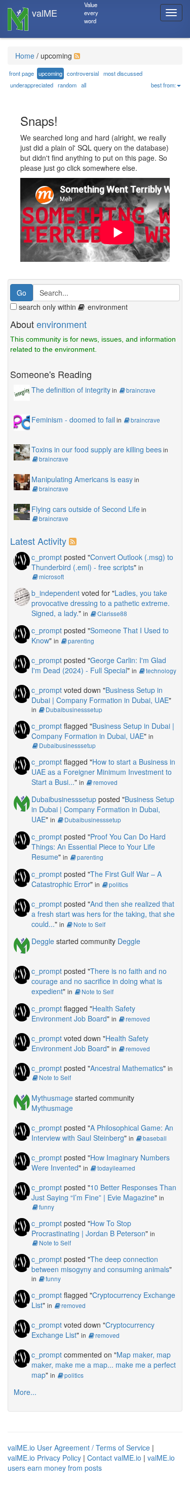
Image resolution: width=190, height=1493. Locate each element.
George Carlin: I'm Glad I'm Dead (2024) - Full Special (98, 665)
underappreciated (31, 85)
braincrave (141, 390)
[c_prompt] (22, 560)
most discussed (122, 73)
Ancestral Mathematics (126, 1068)
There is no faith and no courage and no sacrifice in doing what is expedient (99, 981)
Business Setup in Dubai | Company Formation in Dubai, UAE (100, 695)
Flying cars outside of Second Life (85, 509)
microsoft (51, 576)
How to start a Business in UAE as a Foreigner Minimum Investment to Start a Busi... (103, 772)
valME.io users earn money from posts (91, 1463)
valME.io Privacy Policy (44, 1458)
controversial (83, 73)
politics (118, 884)
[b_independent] (22, 596)
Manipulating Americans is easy (82, 479)
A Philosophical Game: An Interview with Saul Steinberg (102, 1133)
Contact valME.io (114, 1458)
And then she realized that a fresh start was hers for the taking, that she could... (103, 914)
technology (161, 670)
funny (46, 1206)
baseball (155, 1138)
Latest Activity (38, 540)
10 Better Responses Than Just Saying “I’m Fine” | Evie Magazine (103, 1192)
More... (25, 1392)
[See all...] (74, 540)
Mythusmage (52, 1098)
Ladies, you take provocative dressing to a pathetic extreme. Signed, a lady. (100, 603)
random (67, 85)
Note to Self (89, 924)
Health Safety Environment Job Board (83, 1013)
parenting (81, 640)
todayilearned (116, 1167)
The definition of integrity (70, 390)
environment (61, 324)
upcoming (50, 73)
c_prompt (46, 557)
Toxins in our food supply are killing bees (96, 449)
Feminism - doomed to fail (73, 419)
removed (105, 782)
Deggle (42, 941)
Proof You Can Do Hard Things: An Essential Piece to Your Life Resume (98, 846)
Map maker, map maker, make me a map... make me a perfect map (103, 1364)
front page (21, 73)
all (83, 85)
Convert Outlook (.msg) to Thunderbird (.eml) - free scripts (102, 562)
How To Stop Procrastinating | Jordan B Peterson (88, 1228)
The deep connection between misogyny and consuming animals (100, 1264)
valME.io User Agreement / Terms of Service (79, 1447)
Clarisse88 (112, 613)
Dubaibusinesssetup (74, 709)
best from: (163, 85)
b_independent (55, 593)
